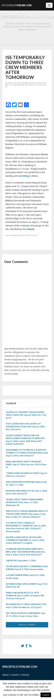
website (30, 229)
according (24, 176)
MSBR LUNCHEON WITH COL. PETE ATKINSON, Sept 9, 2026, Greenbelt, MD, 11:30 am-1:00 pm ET (25, 595)
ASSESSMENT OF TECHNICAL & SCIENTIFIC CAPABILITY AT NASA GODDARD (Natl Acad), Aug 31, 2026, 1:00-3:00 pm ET (27, 453)
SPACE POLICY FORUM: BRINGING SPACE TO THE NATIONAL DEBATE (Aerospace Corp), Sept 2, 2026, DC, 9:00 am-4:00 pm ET (27, 514)
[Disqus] (27, 305)
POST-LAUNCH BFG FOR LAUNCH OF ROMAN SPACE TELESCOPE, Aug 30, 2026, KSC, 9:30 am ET (25, 426)
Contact (15, 675)
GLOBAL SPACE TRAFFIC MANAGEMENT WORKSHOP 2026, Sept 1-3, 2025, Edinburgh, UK (24, 502)
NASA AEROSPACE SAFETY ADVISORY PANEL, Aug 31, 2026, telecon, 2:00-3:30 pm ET (26, 464)
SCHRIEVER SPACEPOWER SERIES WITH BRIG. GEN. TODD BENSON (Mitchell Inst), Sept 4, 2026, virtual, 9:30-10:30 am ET (25, 552)
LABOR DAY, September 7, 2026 (21, 560)
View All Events (27, 625)
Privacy (25, 675)
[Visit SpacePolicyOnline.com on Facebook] (27, 646)
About (5, 675)
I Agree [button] (45, 695)
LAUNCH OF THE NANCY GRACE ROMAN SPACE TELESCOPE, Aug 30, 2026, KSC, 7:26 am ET (26, 415)
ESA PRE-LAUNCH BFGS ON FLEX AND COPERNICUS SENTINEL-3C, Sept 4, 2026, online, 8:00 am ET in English (25, 540)
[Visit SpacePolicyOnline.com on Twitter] (22, 646)
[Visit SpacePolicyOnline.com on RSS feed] (30, 646)
